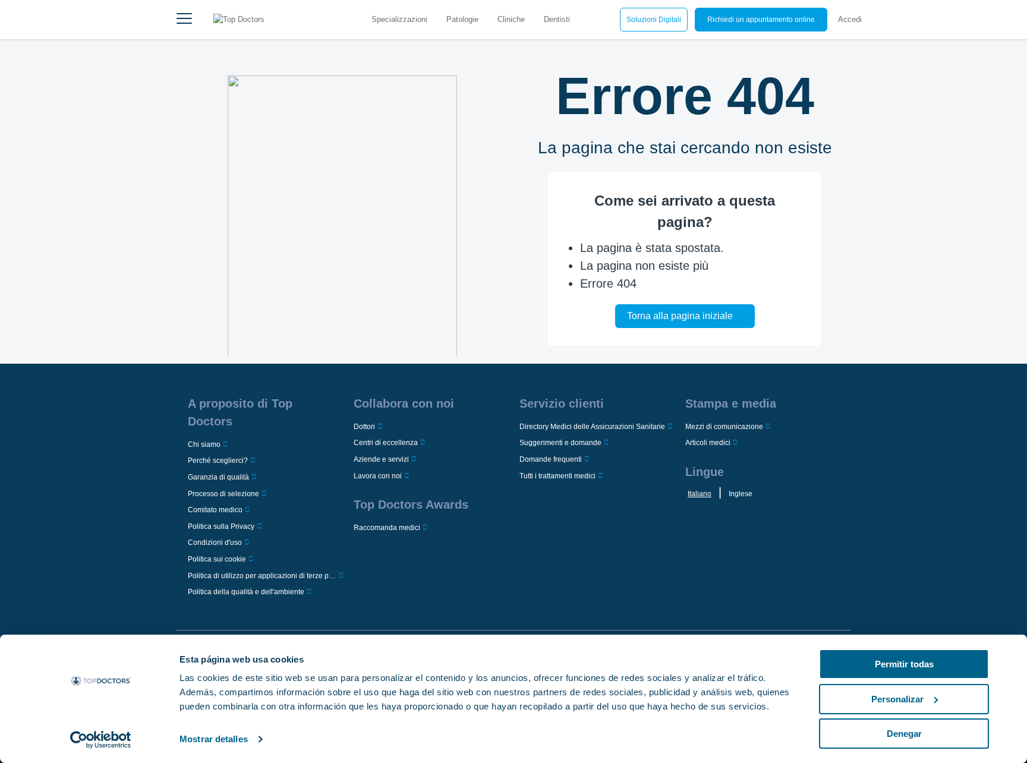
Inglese (740, 494)
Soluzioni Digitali (653, 19)
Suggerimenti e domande (560, 443)
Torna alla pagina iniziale (680, 316)
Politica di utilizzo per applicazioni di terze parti (262, 576)
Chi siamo (204, 444)
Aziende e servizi (381, 459)
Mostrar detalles (213, 739)
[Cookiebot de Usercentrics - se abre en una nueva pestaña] (101, 740)
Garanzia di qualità (218, 477)
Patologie (462, 19)
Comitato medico (215, 510)
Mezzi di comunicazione (724, 427)
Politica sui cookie (217, 559)
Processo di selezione (223, 494)
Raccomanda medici (387, 528)
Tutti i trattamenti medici (557, 476)
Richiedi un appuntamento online (761, 19)
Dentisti (557, 19)
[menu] (184, 19)
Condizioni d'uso (215, 542)
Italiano (699, 494)
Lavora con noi (378, 476)
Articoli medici (707, 443)
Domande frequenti (550, 459)
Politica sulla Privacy (221, 526)
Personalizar (897, 699)
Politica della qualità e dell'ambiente (246, 592)
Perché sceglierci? (218, 460)
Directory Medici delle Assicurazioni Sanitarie (592, 427)
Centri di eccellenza (386, 443)
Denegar (904, 734)
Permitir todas (904, 664)
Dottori (364, 427)
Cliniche (511, 19)
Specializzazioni (399, 19)
